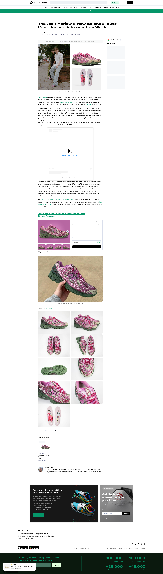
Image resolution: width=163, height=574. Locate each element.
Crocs (112, 7)
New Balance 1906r (51, 430)
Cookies (136, 548)
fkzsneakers (50, 308)
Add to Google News (115, 40)
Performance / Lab (55, 7)
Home (39, 19)
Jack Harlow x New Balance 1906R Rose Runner (57, 200)
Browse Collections (111, 548)
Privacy (126, 548)
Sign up (130, 2)
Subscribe (126, 513)
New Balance (97, 7)
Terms (131, 548)
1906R (89, 104)
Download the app (38, 515)
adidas (106, 7)
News (45, 7)
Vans (117, 7)
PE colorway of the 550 (67, 102)
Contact (120, 548)
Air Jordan (83, 7)
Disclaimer (142, 548)
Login (123, 2)
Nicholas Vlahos (43, 33)
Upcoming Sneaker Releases (70, 7)
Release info (86, 247)
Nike (90, 7)
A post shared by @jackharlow (70, 177)
